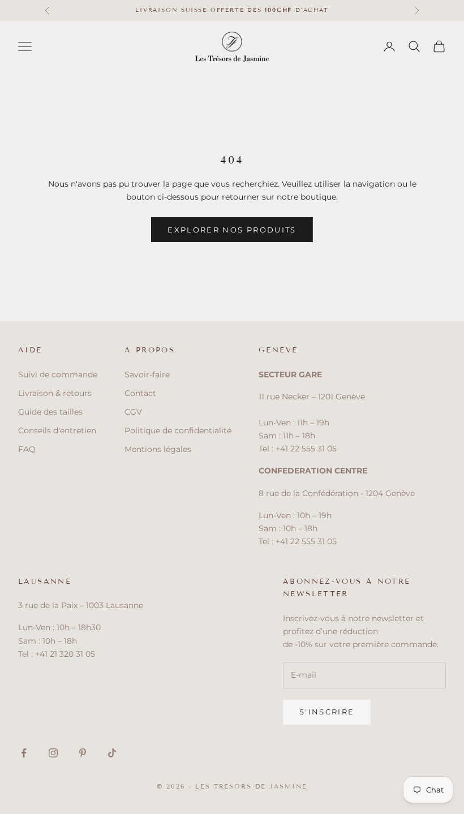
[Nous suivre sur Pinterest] (82, 753)
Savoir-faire (147, 374)
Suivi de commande (57, 374)
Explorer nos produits (231, 229)
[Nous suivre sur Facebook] (23, 753)
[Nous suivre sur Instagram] (53, 753)
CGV (133, 412)
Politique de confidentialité (177, 430)
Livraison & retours (55, 393)
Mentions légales (157, 449)
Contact (140, 393)
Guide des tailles (50, 412)
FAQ (27, 449)
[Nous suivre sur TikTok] (112, 753)
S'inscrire (326, 711)
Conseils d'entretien (57, 430)
